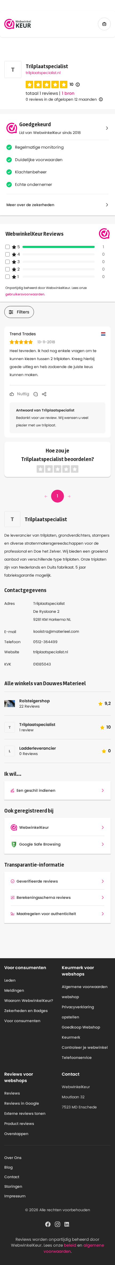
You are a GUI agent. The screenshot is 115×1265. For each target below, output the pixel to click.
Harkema (57, 619)
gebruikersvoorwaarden (24, 294)
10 (75, 84)
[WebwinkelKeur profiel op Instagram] (57, 1223)
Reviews (12, 1093)
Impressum (15, 1196)
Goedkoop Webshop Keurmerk (81, 1032)
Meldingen (14, 990)
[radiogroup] (46, 84)
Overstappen (16, 1133)
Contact (11, 1177)
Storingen (13, 1186)
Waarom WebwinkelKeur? (28, 1000)
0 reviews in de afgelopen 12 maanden (61, 99)
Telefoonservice (77, 1057)
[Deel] (44, 394)
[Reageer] (35, 394)
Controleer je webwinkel (85, 1047)
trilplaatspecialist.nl (43, 72)
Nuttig (22, 394)
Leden (10, 980)
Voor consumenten (22, 1020)
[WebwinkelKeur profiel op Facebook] (48, 1223)
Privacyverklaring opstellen (78, 1012)
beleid (70, 1245)
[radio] (29, 84)
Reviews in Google (21, 1103)
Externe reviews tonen (24, 1113)
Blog (8, 1167)
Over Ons (12, 1157)
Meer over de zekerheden (30, 204)
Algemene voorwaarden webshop (85, 991)
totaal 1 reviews (42, 93)
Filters (23, 312)
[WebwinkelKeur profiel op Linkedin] (67, 1223)
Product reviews (19, 1123)
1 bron (68, 93)
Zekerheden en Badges (26, 1010)
